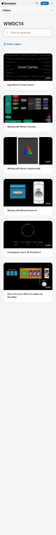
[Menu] (52, 3)
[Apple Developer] (9, 3)
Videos (6, 10)
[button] (37, 3)
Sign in (44, 3)
